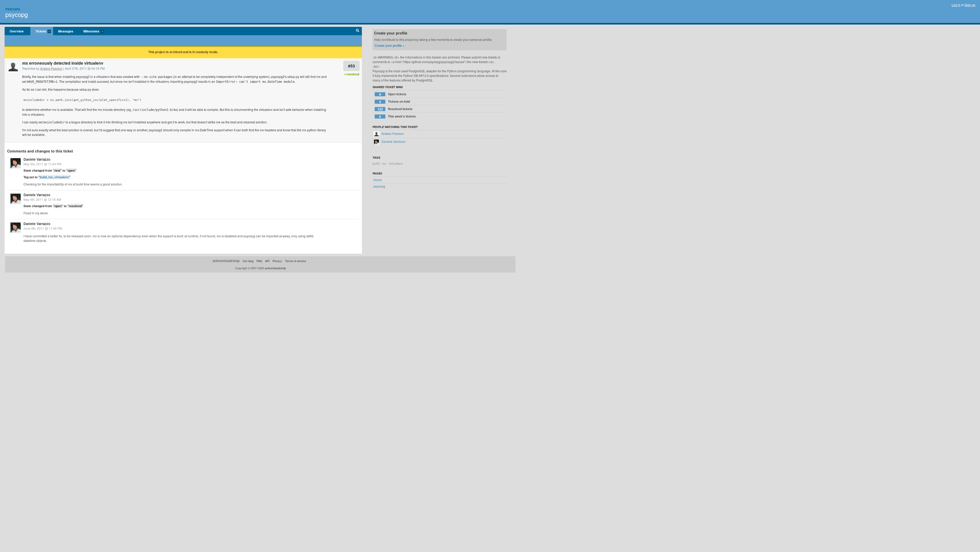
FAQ (259, 261)
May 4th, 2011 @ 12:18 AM (42, 199)
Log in (956, 5)
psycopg (16, 14)
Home (377, 180)
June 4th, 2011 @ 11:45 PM (42, 228)
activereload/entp (226, 260)
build (43, 177)
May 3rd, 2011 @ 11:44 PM (42, 164)
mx (50, 177)
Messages (65, 31)
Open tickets (393, 94)
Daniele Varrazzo (36, 159)
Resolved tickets (395, 109)
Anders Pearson (51, 68)
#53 (351, 66)
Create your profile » (390, 45)
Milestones (88, 31)
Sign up (970, 5)
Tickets (38, 31)
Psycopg (12, 9)
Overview (16, 31)
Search (357, 31)
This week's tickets (397, 116)
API (267, 261)
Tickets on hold (394, 101)
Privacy (277, 261)
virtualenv (61, 177)
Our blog (248, 261)
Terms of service (295, 261)
